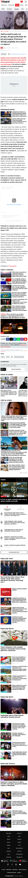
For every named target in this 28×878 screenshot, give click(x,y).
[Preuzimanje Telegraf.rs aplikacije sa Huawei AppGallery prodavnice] (23, 861)
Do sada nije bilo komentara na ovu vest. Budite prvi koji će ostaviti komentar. (13, 365)
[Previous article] (1, 439)
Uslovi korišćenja (22, 869)
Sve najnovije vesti (14, 552)
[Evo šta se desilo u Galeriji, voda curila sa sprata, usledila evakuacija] (14, 489)
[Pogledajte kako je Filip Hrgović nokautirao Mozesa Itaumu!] (14, 706)
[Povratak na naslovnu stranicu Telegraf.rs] (5, 2)
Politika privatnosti (11, 872)
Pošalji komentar (16, 369)
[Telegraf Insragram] (16, 864)
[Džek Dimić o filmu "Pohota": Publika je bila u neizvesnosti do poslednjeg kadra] (6, 814)
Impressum (14, 869)
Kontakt (19, 872)
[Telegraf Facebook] (7, 864)
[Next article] (27, 439)
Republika (12, 266)
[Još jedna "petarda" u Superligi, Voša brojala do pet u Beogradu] (6, 736)
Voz (12, 357)
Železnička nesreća (19, 357)
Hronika (6, 31)
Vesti (2, 31)
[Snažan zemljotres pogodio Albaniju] (6, 592)
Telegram (7, 346)
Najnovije (7, 558)
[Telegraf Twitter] (12, 864)
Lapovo (3, 357)
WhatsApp (23, 345)
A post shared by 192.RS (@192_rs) (14, 220)
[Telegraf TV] (20, 864)
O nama (3, 869)
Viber (2, 346)
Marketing (8, 869)
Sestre (7, 357)
